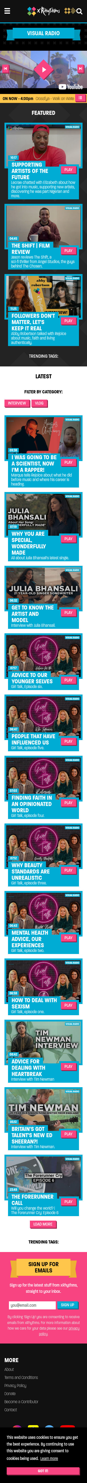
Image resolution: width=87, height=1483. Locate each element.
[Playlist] (80, 97)
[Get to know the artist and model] (43, 589)
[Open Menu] (7, 11)
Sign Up (67, 1305)
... (11, 127)
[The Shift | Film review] (43, 227)
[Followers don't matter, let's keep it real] (43, 297)
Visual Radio (72, 126)
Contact (10, 1410)
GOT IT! (43, 1470)
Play (68, 169)
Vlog (39, 403)
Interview (17, 403)
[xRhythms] (43, 12)
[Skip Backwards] (5, 69)
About (9, 1369)
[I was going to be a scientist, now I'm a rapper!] (43, 438)
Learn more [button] (49, 1458)
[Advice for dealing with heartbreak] (43, 1042)
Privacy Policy (15, 1385)
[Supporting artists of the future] (43, 145)
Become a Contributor (21, 1402)
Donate (10, 1393)
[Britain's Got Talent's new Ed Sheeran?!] (43, 1110)
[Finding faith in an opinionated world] (43, 778)
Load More (42, 1224)
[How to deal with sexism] (43, 981)
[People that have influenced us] (43, 717)
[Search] (79, 11)
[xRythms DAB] (70, 13)
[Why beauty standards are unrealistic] (43, 846)
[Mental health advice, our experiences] (43, 914)
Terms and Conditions (21, 1377)
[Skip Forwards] (80, 69)
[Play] (43, 69)
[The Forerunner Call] (43, 1177)
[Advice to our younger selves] (43, 656)
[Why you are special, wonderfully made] (43, 515)
